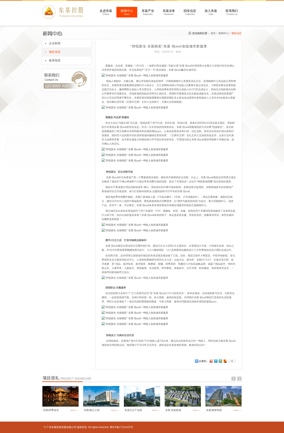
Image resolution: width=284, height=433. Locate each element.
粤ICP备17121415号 (121, 427)
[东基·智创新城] (182, 406)
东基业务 (169, 12)
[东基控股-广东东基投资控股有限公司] (66, 12)
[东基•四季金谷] (60, 406)
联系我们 (232, 12)
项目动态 (55, 51)
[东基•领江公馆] (101, 406)
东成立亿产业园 (133, 410)
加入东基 (211, 12)
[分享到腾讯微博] (215, 361)
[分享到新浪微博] (211, 361)
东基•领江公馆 (92, 410)
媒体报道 (55, 60)
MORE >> (74, 410)
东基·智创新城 (173, 410)
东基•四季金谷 (51, 410)
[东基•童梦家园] (223, 406)
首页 (213, 33)
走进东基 (106, 12)
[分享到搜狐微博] (224, 361)
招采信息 (190, 12)
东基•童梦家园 (214, 410)
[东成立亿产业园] (142, 406)
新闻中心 (127, 12)
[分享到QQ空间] (220, 361)
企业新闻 (55, 43)
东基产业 (148, 12)
